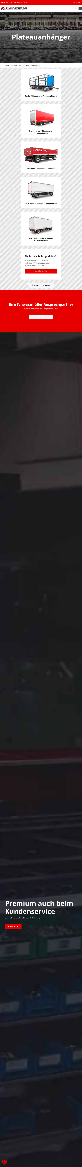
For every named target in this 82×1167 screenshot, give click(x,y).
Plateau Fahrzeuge (24, 65)
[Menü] (80, 8)
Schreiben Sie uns (41, 271)
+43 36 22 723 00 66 (20, 2)
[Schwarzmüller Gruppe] (24, 8)
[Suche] (76, 8)
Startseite (6, 65)
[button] (4, 1162)
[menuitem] (77, 2)
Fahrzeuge (14, 65)
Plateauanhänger (36, 65)
